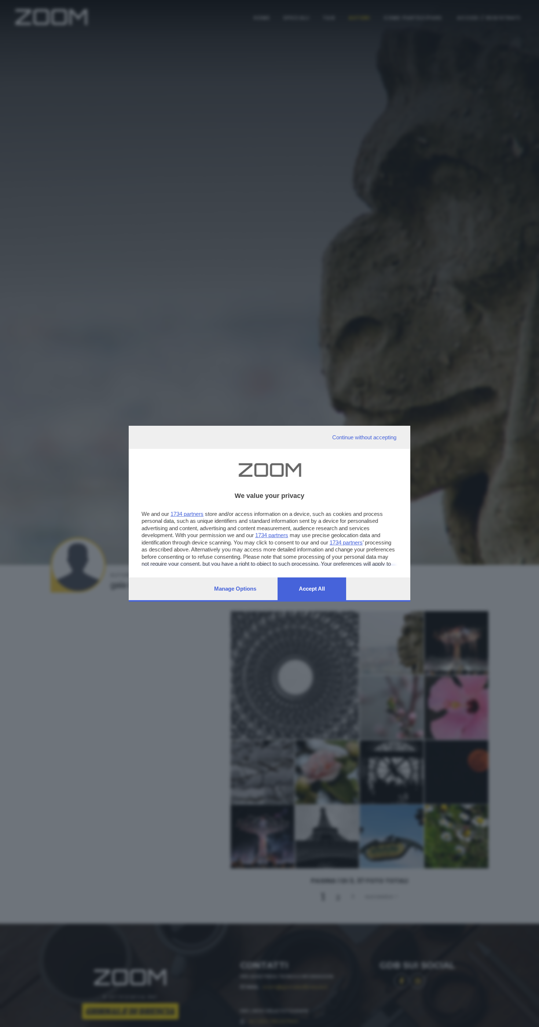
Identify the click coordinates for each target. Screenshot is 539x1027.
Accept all (312, 588)
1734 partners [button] (186, 514)
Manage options (235, 588)
